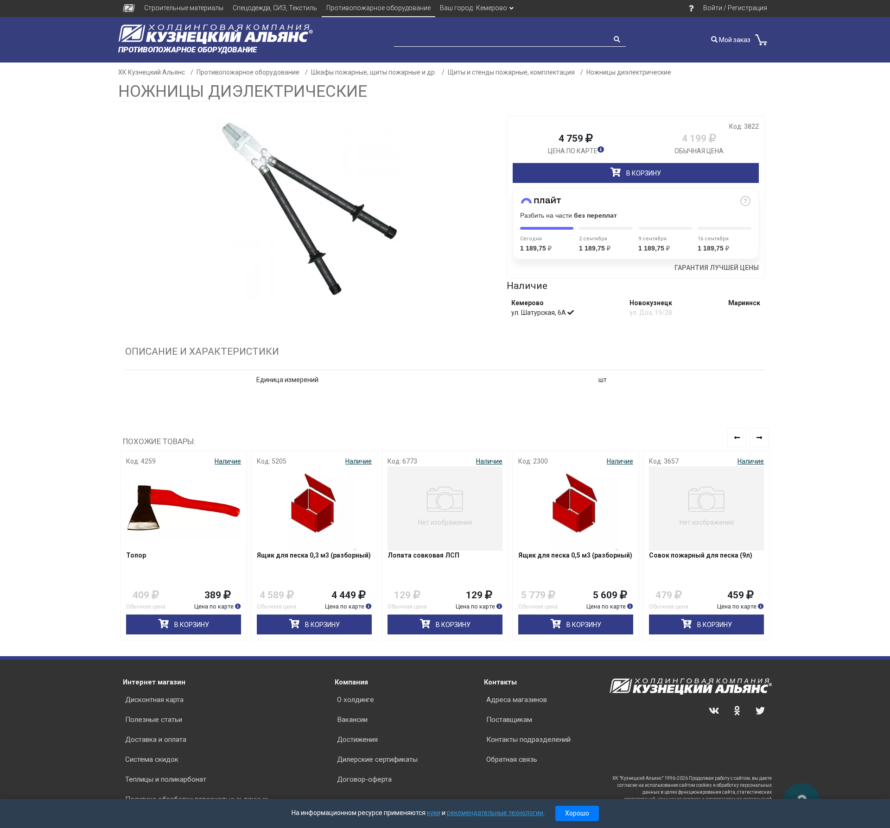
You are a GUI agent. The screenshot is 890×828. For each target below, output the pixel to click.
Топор (136, 555)
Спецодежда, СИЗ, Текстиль (275, 8)
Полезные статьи (153, 719)
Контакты (500, 682)
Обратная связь (511, 759)
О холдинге (355, 700)
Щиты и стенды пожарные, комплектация (511, 72)
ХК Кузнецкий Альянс (151, 72)
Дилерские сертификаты (377, 759)
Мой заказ (734, 40)
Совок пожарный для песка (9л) (700, 555)
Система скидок (151, 759)
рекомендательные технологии (495, 812)
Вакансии (352, 719)
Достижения (357, 739)
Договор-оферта (364, 779)
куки (433, 812)
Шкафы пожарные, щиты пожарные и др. (373, 72)
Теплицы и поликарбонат (165, 779)
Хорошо (577, 813)
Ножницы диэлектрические (628, 72)
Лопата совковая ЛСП (423, 555)
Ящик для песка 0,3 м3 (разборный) (314, 555)
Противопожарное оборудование (378, 8)
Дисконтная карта (154, 700)
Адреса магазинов (516, 700)
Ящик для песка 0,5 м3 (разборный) (575, 555)
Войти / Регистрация (735, 8)
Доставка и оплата (155, 739)
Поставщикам (509, 719)
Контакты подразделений (528, 739)
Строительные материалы (183, 8)
